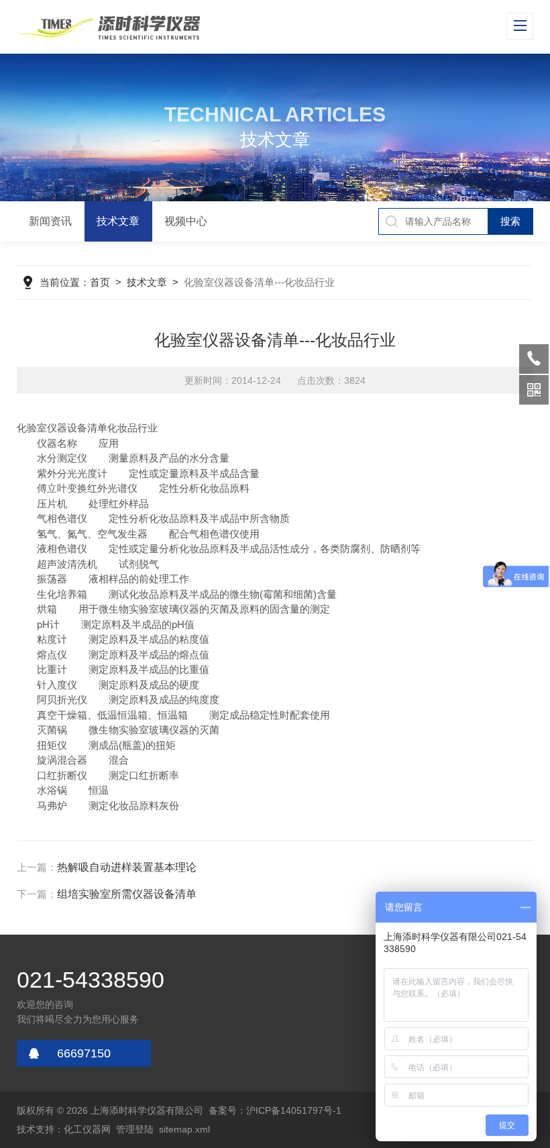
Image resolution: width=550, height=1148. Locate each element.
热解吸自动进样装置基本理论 (127, 867)
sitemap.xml (184, 1129)
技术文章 (118, 221)
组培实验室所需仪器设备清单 (127, 894)
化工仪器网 (87, 1129)
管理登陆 (135, 1129)
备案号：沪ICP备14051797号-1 (275, 1110)
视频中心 (185, 221)
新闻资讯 (50, 221)
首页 (100, 282)
